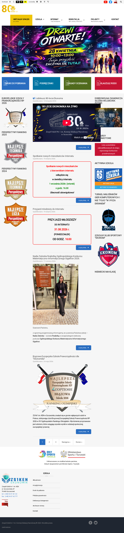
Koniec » (79, 442)
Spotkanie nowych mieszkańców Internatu (53, 156)
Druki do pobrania (38, 490)
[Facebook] (90, 522)
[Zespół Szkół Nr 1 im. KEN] (10, 8)
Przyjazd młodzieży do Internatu (48, 209)
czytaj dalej (84, 148)
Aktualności (37, 480)
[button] (77, 20)
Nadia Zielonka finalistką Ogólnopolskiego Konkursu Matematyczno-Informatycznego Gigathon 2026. (57, 257)
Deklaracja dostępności (40, 501)
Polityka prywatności (39, 495)
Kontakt (115, 19)
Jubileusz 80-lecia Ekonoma (49, 98)
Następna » (66, 442)
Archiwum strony (38, 506)
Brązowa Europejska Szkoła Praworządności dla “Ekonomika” (56, 357)
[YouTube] (95, 522)
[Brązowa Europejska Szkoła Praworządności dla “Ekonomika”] (62, 388)
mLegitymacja (37, 485)
